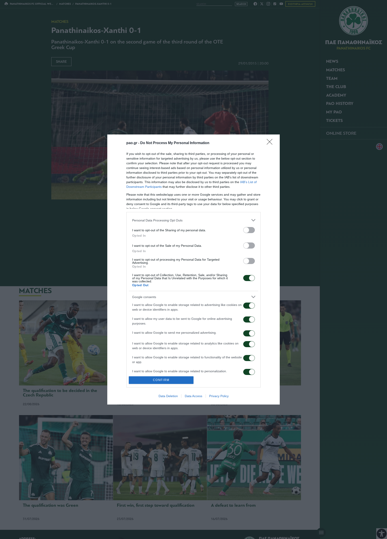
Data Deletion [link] (168, 396)
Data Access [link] (193, 396)
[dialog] (193, 269)
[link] (271, 143)
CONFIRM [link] (161, 380)
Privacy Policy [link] (219, 396)
